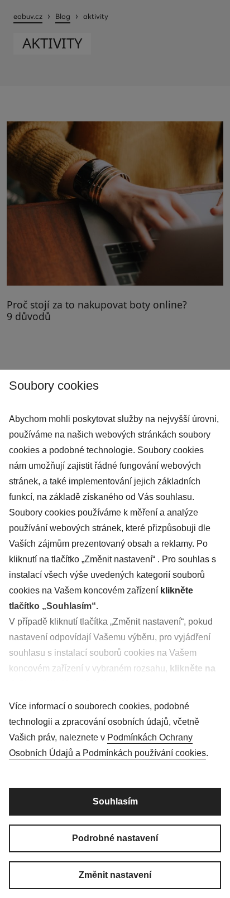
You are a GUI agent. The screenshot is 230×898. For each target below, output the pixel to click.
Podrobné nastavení (115, 838)
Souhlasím (115, 801)
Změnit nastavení (115, 875)
